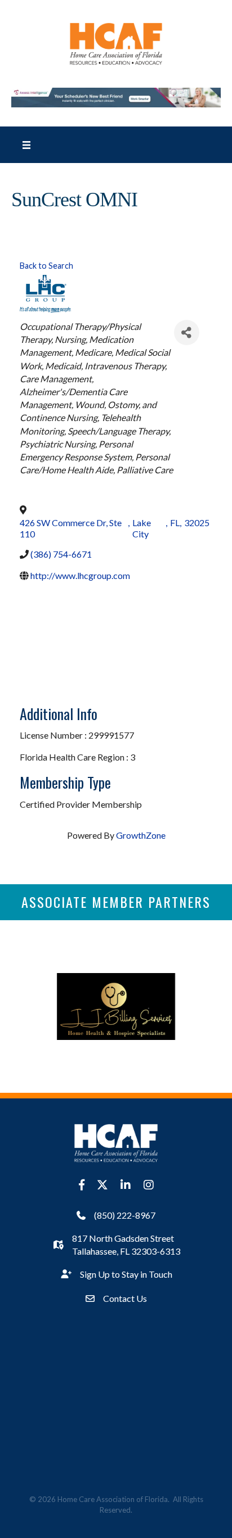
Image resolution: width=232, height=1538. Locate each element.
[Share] (186, 332)
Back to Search (46, 265)
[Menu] (26, 144)
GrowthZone (141, 835)
